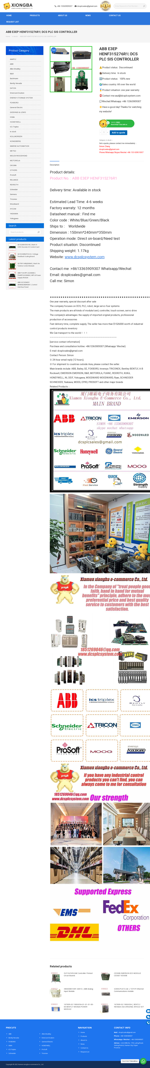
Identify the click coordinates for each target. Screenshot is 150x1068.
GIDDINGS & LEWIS (18, 112)
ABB (11, 64)
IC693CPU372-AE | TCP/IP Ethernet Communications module (129, 990)
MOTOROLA (15, 160)
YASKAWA (14, 213)
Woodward (14, 204)
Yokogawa (14, 218)
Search (38, 232)
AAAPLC (13, 59)
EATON (13, 88)
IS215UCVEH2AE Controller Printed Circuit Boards (78, 974)
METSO (13, 151)
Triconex (13, 199)
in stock (108, 140)
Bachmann (14, 78)
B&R (12, 73)
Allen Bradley (15, 69)
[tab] (54, 163)
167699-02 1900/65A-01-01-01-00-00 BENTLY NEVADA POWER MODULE (79, 1006)
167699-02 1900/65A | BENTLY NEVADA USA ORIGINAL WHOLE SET (129, 1005)
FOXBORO (14, 102)
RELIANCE (14, 180)
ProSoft (13, 175)
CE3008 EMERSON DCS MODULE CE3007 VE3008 (127, 974)
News (83, 1044)
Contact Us (84, 1048)
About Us (84, 1040)
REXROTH (14, 184)
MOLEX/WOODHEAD (18, 155)
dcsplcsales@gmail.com (87, 6)
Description (54, 165)
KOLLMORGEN (16, 136)
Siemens (13, 194)
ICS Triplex (14, 126)
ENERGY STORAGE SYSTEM (21, 98)
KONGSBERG (15, 141)
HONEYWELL (15, 122)
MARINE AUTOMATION (19, 146)
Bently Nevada (16, 83)
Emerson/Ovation (17, 93)
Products (84, 1036)
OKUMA (13, 165)
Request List (85, 1052)
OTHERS (13, 170)
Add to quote (118, 132)
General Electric (16, 107)
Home (83, 1032)
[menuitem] (8, 15)
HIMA (12, 117)
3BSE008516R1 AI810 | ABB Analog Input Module (78, 990)
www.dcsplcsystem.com (85, 257)
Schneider (14, 189)
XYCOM (13, 209)
